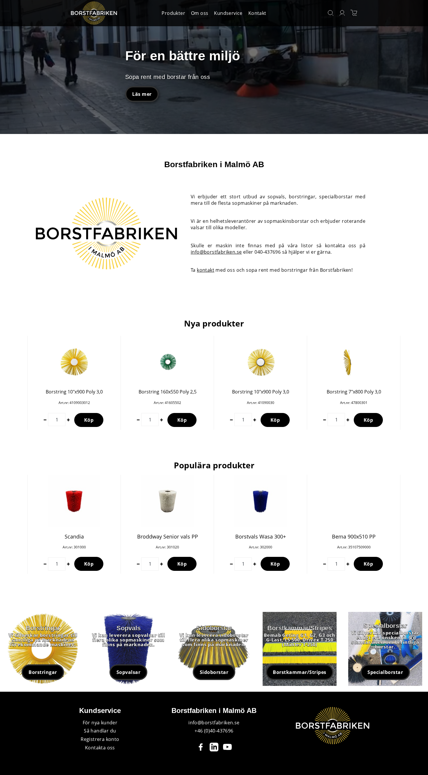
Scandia (74, 536)
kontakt (205, 270)
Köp (89, 420)
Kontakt (257, 13)
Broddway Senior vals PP (167, 536)
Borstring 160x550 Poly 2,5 (168, 392)
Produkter (173, 13)
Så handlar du (100, 731)
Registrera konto (100, 739)
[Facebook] (200, 747)
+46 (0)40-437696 (213, 731)
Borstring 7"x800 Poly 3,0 (354, 392)
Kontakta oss (100, 747)
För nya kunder (100, 722)
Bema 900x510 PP (354, 536)
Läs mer (142, 94)
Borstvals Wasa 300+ (260, 536)
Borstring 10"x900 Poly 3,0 (74, 392)
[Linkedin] (214, 747)
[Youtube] (227, 747)
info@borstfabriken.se (216, 252)
